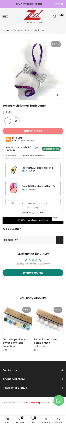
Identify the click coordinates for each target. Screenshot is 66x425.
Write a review (33, 273)
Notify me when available (33, 220)
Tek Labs (39, 212)
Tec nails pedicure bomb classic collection (45, 343)
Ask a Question (12, 229)
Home (6, 30)
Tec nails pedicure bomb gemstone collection (14, 343)
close (60, 4)
